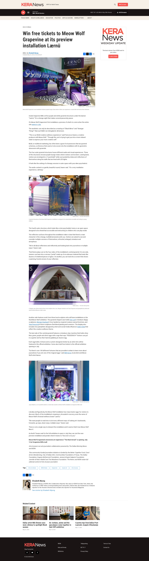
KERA (59, 543)
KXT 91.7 (83, 547)
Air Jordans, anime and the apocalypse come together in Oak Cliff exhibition (60, 525)
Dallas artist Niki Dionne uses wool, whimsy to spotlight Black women (35, 525)
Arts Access (75, 468)
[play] (23, 13)
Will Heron (67, 353)
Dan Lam (73, 320)
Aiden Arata (81, 327)
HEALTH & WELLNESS (37, 18)
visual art (64, 468)
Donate (123, 4)
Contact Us (106, 547)
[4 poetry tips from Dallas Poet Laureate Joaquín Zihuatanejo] (87, 513)
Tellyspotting (84, 543)
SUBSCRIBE (113, 56)
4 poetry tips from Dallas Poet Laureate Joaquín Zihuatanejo (86, 524)
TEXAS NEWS (25, 18)
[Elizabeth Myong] (27, 485)
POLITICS (58, 18)
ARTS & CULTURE (67, 18)
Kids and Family (62, 547)
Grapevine (54, 468)
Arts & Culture (27, 27)
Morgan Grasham (42, 322)
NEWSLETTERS (79, 18)
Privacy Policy (84, 551)
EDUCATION (49, 18)
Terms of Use (107, 543)
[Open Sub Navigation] (85, 18)
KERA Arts (61, 551)
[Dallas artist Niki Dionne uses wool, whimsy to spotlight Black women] (35, 513)
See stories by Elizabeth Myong (43, 490)
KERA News (44, 468)
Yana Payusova (34, 324)
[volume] (28, 12)
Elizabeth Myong (33, 53)
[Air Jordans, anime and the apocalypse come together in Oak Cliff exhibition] (61, 513)
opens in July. (36, 124)
